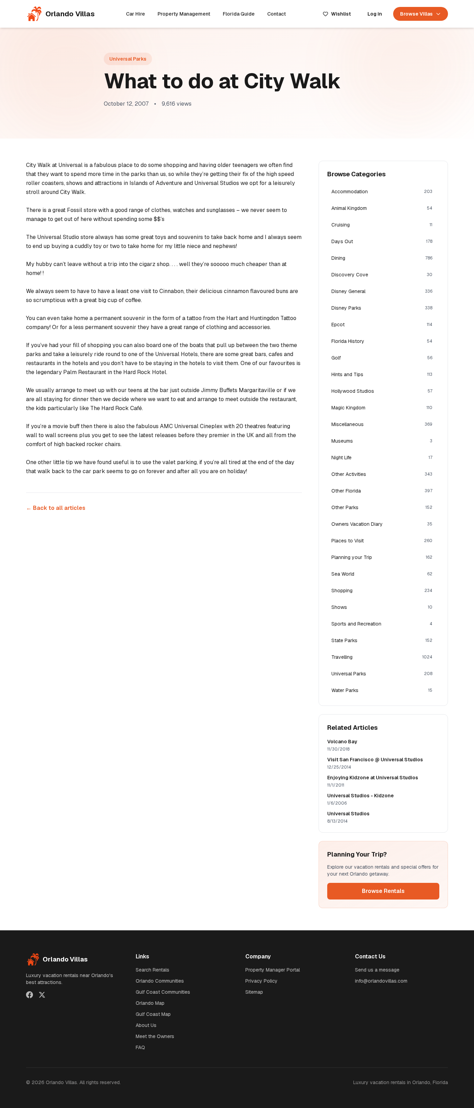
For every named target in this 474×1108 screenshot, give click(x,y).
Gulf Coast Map (153, 1014)
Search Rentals (152, 970)
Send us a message (377, 970)
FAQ (140, 1047)
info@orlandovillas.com (381, 981)
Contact (276, 14)
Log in (374, 14)
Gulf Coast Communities (163, 992)
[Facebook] (29, 994)
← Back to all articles (55, 508)
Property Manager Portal (272, 970)
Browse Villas (416, 14)
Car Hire (135, 14)
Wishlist (341, 14)
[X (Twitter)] (42, 994)
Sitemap (254, 992)
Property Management (184, 14)
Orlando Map (150, 1003)
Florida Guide (239, 14)
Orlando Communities (160, 981)
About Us (146, 1025)
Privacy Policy (261, 981)
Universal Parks (127, 59)
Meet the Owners (155, 1036)
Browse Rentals (383, 891)
